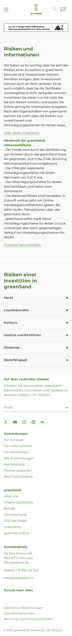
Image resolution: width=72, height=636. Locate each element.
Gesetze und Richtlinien (22, 335)
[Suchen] (57, 9)
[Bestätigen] (66, 407)
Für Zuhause (13, 440)
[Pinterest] (33, 422)
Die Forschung (15, 514)
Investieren (12, 527)
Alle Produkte (14, 464)
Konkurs (10, 322)
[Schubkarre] (64, 9)
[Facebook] (6, 422)
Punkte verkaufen (18, 470)
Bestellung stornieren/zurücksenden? (29, 618)
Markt (8, 297)
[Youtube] (15, 422)
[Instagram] (24, 422)
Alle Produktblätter (18, 476)
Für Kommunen (16, 452)
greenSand (21, 630)
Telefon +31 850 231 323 (21, 570)
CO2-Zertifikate (15, 521)
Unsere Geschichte (18, 502)
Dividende (12, 347)
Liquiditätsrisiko (16, 310)
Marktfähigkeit (15, 360)
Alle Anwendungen (19, 458)
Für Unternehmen (18, 446)
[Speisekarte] (6, 9)
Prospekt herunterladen (22, 245)
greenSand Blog (16, 533)
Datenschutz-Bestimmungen (23, 607)
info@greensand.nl (18, 578)
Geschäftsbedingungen (19, 613)
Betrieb (9, 508)
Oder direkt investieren (22, 133)
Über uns (11, 496)
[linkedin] (43, 422)
